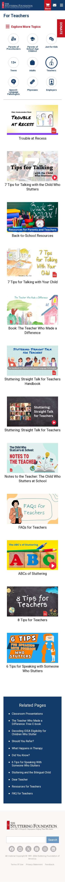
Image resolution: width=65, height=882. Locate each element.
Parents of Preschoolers (14, 48)
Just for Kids (51, 47)
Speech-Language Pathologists (13, 92)
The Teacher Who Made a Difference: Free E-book (27, 722)
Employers (51, 90)
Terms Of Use (17, 864)
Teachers (51, 70)
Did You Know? (21, 755)
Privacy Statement (34, 864)
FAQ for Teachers (22, 793)
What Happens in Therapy (27, 748)
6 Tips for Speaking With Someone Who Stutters (27, 764)
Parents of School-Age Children (33, 49)
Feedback (49, 864)
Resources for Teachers (26, 786)
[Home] (17, 5)
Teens (13, 70)
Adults (32, 70)
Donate (61, 28)
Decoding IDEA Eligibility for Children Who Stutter (29, 732)
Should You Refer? (23, 741)
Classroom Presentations (27, 713)
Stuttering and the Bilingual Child (31, 772)
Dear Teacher (20, 779)
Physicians (32, 90)
